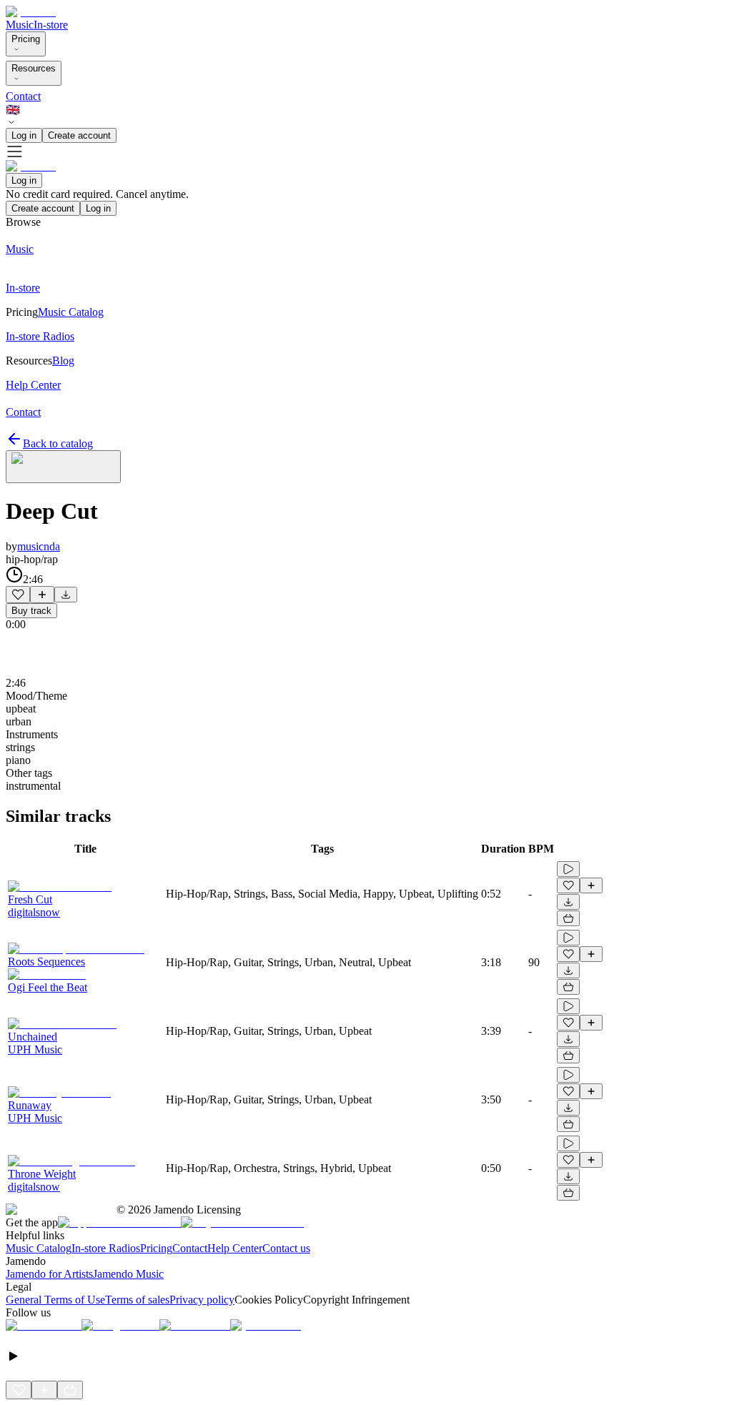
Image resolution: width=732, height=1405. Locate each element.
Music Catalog (38, 1248)
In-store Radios (105, 1248)
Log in (23, 135)
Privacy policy (201, 1300)
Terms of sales (137, 1300)
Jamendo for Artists (49, 1274)
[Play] (63, 466)
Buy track (31, 610)
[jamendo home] (31, 12)
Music (20, 25)
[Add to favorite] (18, 594)
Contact (23, 96)
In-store (51, 25)
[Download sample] (65, 594)
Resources (33, 68)
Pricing (25, 39)
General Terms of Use (55, 1300)
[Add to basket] (568, 918)
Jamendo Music (128, 1274)
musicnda (38, 546)
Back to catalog (58, 443)
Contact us (286, 1248)
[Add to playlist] (42, 594)
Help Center (234, 1248)
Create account (79, 135)
